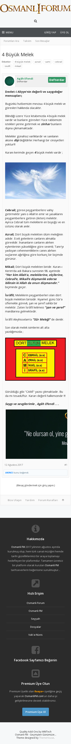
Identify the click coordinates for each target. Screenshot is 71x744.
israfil (7, 66)
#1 (65, 464)
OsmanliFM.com (34, 696)
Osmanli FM (18, 547)
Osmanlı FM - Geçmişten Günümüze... (35, 734)
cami (47, 61)
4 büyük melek (22, 61)
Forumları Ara (11, 41)
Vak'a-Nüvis (35, 634)
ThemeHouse (46, 737)
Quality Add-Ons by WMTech (35, 731)
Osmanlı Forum (36, 603)
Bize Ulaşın (14, 500)
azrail (38, 61)
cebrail (58, 61)
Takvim (27, 41)
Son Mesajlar (42, 41)
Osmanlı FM (35, 611)
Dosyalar (35, 627)
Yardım (30, 500)
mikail (18, 66)
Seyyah (35, 618)
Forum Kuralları (48, 500)
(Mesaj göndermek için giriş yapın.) (35, 485)
